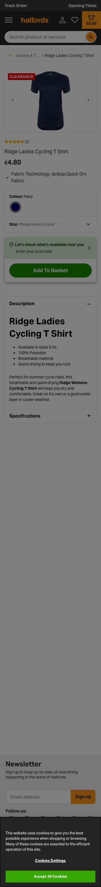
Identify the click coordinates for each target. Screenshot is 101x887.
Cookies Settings (50, 860)
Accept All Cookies (50, 876)
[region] (50, 852)
